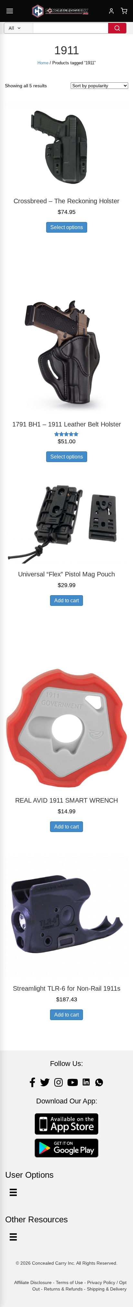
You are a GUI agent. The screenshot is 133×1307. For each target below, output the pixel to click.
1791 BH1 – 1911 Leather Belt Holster (66, 424)
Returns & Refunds (63, 1288)
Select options (66, 227)
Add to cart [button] (66, 600)
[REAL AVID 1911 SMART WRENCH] (66, 727)
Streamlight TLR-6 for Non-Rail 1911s (66, 988)
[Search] (117, 28)
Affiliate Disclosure (33, 1282)
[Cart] (124, 11)
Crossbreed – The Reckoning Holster (66, 201)
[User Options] (13, 1192)
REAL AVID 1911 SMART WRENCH (66, 800)
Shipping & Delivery (107, 1288)
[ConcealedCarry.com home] (60, 11)
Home (42, 62)
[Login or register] (111, 11)
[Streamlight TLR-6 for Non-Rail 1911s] (66, 915)
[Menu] (13, 1237)
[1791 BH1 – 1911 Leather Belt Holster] (66, 351)
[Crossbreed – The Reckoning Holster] (66, 145)
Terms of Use (69, 1282)
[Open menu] (9, 11)
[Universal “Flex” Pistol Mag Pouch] (66, 520)
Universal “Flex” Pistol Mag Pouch (66, 574)
